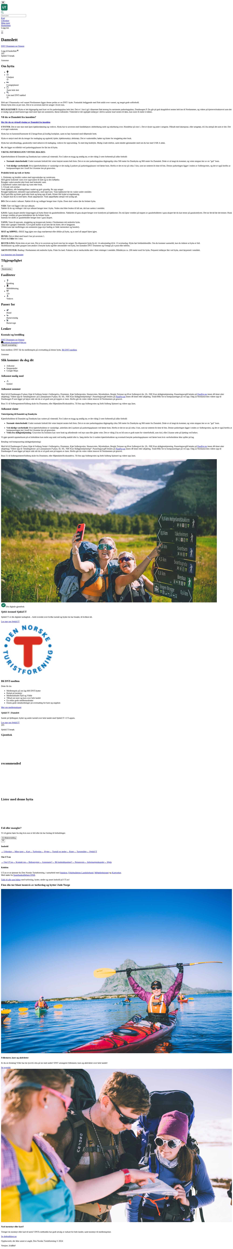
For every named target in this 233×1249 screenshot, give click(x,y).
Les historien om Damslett (12, 255)
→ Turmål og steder (57, 851)
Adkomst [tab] (10, 366)
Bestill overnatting (9, 345)
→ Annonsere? (45, 862)
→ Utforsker (6, 851)
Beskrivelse (6, 269)
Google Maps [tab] (12, 371)
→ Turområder (80, 851)
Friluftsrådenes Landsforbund (80, 873)
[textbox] (13, 15)
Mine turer (5, 23)
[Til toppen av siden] (3, 840)
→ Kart (26, 851)
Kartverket (116, 873)
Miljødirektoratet (102, 873)
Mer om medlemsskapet (11, 707)
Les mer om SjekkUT (10, 621)
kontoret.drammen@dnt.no (14, 342)
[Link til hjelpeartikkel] (7, 80)
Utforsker (5, 20)
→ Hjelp (108, 862)
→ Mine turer (17, 851)
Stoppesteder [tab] (11, 368)
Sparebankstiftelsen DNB (24, 875)
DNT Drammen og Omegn (12, 46)
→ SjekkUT (92, 851)
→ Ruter (70, 851)
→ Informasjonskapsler (94, 862)
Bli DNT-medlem (69, 350)
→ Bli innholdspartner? (62, 862)
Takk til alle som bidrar (11, 880)
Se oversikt (6, 1067)
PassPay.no (202, 394)
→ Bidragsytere (32, 862)
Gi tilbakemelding (9, 838)
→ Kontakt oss (19, 862)
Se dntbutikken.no (9, 1236)
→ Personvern (78, 862)
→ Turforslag (35, 851)
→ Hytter (45, 851)
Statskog (63, 873)
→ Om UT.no (7, 862)
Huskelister (6, 25)
